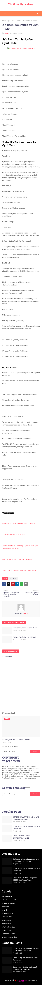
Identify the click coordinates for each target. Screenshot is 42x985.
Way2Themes (22, 980)
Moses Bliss (7, 923)
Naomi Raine (7, 930)
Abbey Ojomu (7, 896)
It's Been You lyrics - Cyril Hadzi (24, 637)
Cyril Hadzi (10, 21)
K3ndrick (6, 907)
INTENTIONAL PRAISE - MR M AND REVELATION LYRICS (26, 818)
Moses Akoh (7, 920)
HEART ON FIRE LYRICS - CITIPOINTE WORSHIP (22, 837)
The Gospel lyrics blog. (21, 3)
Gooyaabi (21, 982)
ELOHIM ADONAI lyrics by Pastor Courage (18, 523)
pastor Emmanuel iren (10, 937)
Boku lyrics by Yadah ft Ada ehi (16, 739)
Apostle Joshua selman (11, 900)
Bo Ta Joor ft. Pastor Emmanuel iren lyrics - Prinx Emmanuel (26, 860)
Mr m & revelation (9, 927)
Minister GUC (7, 917)
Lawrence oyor (8, 913)
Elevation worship (9, 903)
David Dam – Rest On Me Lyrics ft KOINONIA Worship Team (25, 879)
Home (4, 21)
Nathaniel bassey (9, 934)
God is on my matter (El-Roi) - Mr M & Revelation (26, 827)
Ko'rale (5, 910)
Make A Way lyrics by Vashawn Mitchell (17, 559)
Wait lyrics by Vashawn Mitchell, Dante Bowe (19, 570)
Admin (7, 33)
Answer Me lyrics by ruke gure (13, 534)
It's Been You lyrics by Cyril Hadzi (25, 628)
